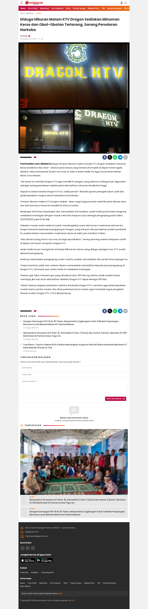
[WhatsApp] (115, 157)
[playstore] (44, 562)
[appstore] (27, 562)
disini (60, 593)
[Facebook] (104, 157)
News (39, 13)
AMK (73, 600)
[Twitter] (110, 157)
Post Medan (26, 13)
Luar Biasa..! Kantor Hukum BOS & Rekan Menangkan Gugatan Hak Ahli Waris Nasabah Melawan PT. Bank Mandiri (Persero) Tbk (75, 346)
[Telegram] (120, 157)
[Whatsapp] (27, 548)
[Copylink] (125, 157)
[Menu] (22, 3)
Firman (23, 36)
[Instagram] (33, 548)
